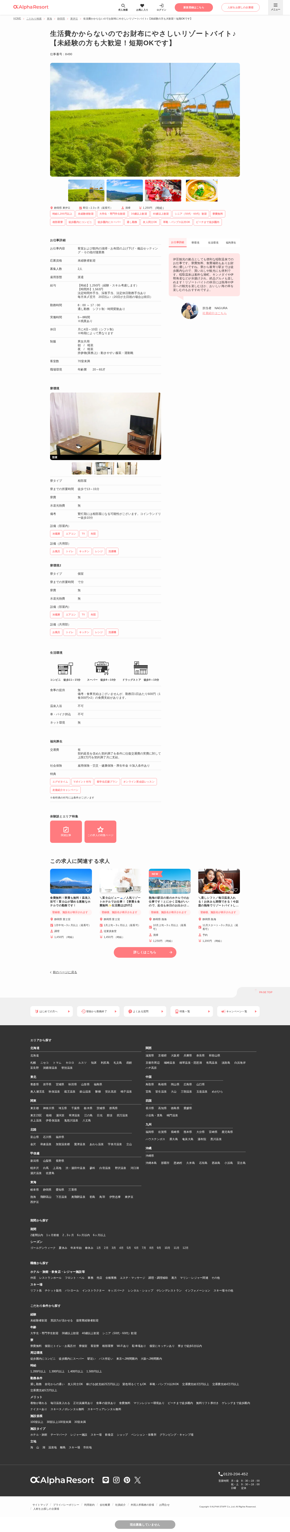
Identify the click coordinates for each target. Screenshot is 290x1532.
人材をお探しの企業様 (46, 1508)
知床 (94, 1062)
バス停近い (106, 1358)
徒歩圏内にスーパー (71, 1358)
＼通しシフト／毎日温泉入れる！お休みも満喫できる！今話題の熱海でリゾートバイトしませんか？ (218, 901)
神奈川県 (48, 1108)
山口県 (200, 1084)
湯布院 (202, 1139)
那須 (110, 1115)
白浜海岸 (240, 1062)
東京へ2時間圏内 (127, 1358)
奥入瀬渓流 (37, 1091)
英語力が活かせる (62, 1320)
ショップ (122, 1434)
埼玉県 (63, 1108)
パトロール (72, 1290)
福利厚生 (231, 242)
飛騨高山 (46, 1196)
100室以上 (37, 1422)
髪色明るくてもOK (134, 1384)
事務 (90, 1277)
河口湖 (135, 1168)
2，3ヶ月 (68, 1235)
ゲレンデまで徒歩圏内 (236, 1403)
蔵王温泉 (69, 1091)
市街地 (87, 1447)
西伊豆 (34, 1202)
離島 (63, 1447)
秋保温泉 (54, 1091)
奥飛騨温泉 (78, 1196)
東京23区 (36, 1115)
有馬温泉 (211, 1062)
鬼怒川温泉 (71, 1120)
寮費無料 (36, 1346)
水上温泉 (36, 1120)
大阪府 (175, 1055)
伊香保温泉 (53, 1120)
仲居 (33, 1277)
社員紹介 (120, 1504)
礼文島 (118, 1062)
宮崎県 (213, 1132)
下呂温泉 (61, 1196)
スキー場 (96, 1434)
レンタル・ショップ (140, 1290)
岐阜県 (34, 1189)
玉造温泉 (202, 1091)
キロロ (70, 1062)
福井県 (60, 1137)
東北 (33, 1077)
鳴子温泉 (126, 1091)
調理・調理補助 (158, 1277)
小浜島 (228, 1162)
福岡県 (150, 1132)
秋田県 (72, 1084)
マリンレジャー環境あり (149, 1403)
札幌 (33, 1062)
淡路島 (226, 1062)
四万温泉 (122, 1115)
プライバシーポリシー (66, 1504)
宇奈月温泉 (115, 1144)
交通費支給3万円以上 (195, 1384)
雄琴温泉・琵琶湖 (190, 1062)
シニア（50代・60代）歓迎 (119, 1333)
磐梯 (98, 1091)
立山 (129, 1144)
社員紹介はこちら (215, 313)
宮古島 (241, 1162)
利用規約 (89, 1504)
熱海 (33, 1196)
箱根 (49, 1115)
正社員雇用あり (83, 1403)
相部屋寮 (107, 1346)
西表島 (216, 1162)
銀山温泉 (85, 1091)
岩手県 (47, 1084)
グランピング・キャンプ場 (176, 1434)
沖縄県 (150, 1155)
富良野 (34, 1067)
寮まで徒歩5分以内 (190, 1346)
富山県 (34, 1137)
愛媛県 (188, 1108)
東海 (49, 18)
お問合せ (164, 1504)
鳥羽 (102, 1196)
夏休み (63, 1247)
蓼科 (92, 1168)
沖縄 (149, 1148)
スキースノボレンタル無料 (67, 1409)
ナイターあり (38, 1409)
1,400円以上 (75, 1371)
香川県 (150, 1108)
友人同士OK (75, 1384)
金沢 (33, 1144)
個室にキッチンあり (162, 1346)
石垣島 (203, 1162)
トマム (57, 1062)
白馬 (46, 1168)
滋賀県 (150, 1055)
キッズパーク (116, 1290)
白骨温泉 (105, 1168)
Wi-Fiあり (123, 1346)
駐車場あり (139, 1346)
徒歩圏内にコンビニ (43, 1358)
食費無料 (124, 1403)
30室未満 (80, 1422)
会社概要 (105, 1504)
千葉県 (75, 1108)
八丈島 (87, 1120)
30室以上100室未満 (59, 1422)
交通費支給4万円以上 (225, 1384)
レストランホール (50, 1277)
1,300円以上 (57, 1371)
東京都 (34, 1108)
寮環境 (195, 242)
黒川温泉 (216, 1139)
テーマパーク (59, 1434)
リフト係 (36, 1290)
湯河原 (60, 1115)
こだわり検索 (34, 18)
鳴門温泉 (172, 1115)
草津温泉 (74, 1115)
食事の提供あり (106, 1403)
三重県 (72, 1189)
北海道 (34, 1048)
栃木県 (88, 1108)
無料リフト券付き (207, 1403)
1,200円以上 (38, 1371)
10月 (167, 1247)
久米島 (190, 1162)
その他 (215, 1277)
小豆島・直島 (154, 1115)
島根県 (162, 1084)
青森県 (34, 1084)
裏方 (174, 1277)
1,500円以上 (94, 1371)
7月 (144, 1247)
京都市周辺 (153, 1062)
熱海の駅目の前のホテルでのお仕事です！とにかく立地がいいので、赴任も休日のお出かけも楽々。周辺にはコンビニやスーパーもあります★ (169, 901)
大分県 (200, 1132)
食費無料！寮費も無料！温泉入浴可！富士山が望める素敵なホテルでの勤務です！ (70, 901)
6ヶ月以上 (99, 1235)
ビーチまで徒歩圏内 (180, 1403)
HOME (17, 18)
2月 (106, 1247)
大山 (174, 1091)
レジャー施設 (78, 1434)
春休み (89, 1247)
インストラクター (93, 1290)
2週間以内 (36, 1235)
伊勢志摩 (115, 1196)
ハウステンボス (155, 1139)
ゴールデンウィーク (43, 1247)
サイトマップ (40, 1504)
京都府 (162, 1055)
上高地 (57, 1168)
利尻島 (105, 1062)
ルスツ (82, 1062)
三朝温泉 (186, 1091)
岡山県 (175, 1084)
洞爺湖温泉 (50, 1067)
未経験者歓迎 (38, 1320)
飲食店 (109, 1434)
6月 (136, 1247)
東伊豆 (74, 18)
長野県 (60, 1160)
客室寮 (95, 1346)
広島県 (188, 1084)
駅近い (91, 1358)
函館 (129, 1062)
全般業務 (111, 1277)
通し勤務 (36, 1384)
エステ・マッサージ (132, 1277)
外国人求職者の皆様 (142, 1504)
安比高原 (110, 1091)
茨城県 (101, 1108)
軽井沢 (34, 1168)
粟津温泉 (79, 1144)
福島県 (98, 1084)
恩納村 (178, 1162)
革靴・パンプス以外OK (164, 1384)
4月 (121, 1247)
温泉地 (52, 1447)
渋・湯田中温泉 (75, 1168)
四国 (149, 1100)
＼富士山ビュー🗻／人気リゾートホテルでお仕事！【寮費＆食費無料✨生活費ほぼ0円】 (120, 901)
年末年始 (76, 1247)
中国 (149, 1077)
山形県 (85, 1084)
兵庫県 (188, 1055)
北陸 (33, 1129)
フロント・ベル (75, 1277)
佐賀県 (162, 1132)
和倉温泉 (46, 1144)
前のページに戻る (65, 972)
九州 (149, 1124)
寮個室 (83, 1346)
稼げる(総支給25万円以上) (102, 1384)
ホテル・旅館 (38, 1434)
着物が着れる (38, 1403)
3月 (114, 1247)
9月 (159, 1247)
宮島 (148, 1091)
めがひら (217, 1091)
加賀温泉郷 (63, 1144)
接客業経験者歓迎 (87, 1320)
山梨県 (47, 1160)
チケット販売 (53, 1290)
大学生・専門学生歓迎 (44, 1333)
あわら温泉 (97, 1144)
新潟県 (34, 1160)
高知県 (162, 1108)
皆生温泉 (161, 1091)
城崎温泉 (169, 1062)
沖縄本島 (151, 1162)
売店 (99, 1277)
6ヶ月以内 (83, 1235)
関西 (149, 1048)
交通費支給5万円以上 (43, 1390)
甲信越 (34, 1153)
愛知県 (60, 1189)
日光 (100, 1115)
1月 (99, 1247)
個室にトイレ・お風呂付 (60, 1346)
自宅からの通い (55, 1384)
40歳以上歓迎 (90, 1333)
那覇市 (165, 1162)
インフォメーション (197, 1290)
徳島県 (175, 1108)
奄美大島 (187, 1139)
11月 (177, 1247)
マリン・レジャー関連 (194, 1277)
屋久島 (173, 1139)
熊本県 (188, 1132)
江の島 (88, 1115)
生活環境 (213, 242)
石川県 (47, 1137)
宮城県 (60, 1084)
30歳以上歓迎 (70, 1333)
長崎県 (175, 1132)
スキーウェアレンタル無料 (104, 1409)
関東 (33, 1100)
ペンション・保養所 (143, 1434)
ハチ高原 (151, 1067)
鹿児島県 (227, 1132)
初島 (92, 1196)
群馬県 (113, 1108)
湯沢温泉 (36, 1173)
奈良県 (200, 1055)
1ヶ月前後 (52, 1235)
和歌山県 (214, 1055)
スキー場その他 (223, 1290)
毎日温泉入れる (60, 1403)
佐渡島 (50, 1173)
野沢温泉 (120, 1168)
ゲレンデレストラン (169, 1290)
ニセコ (44, 1062)
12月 (186, 1247)
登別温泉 (67, 1067)
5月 (129, 1247)
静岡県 (61, 18)
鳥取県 (150, 1084)
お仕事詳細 (177, 242)
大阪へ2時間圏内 (151, 1358)
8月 (151, 1247)
